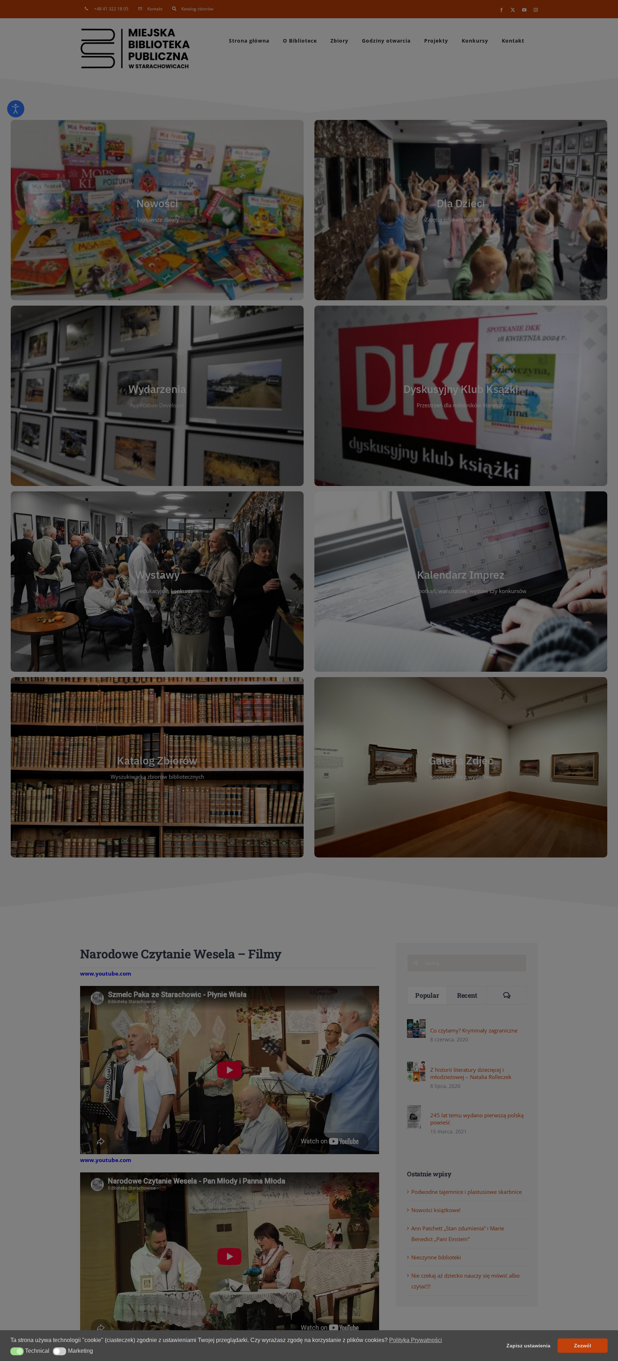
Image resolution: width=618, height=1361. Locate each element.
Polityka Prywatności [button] (415, 1340)
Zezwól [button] (582, 1345)
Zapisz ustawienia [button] (528, 1345)
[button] (17, 1351)
